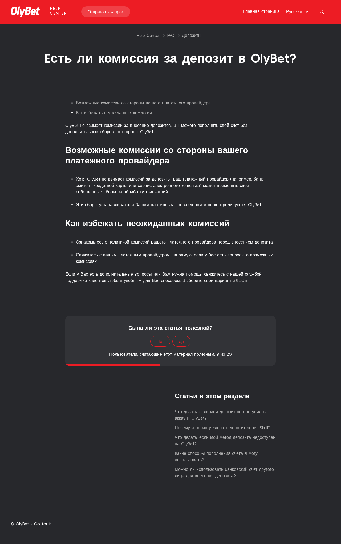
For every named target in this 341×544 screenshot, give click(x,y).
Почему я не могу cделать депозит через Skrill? (222, 427)
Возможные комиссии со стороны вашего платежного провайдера (143, 102)
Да (181, 341)
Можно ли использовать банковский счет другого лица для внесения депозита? (224, 472)
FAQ (170, 35)
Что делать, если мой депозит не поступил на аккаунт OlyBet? (221, 414)
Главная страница (261, 11)
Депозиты (191, 35)
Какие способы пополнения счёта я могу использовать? (216, 456)
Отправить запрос (106, 11)
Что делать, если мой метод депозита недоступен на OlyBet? (225, 440)
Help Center (148, 35)
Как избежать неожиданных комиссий (114, 112)
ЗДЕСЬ (239, 280)
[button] (298, 11)
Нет (160, 341)
